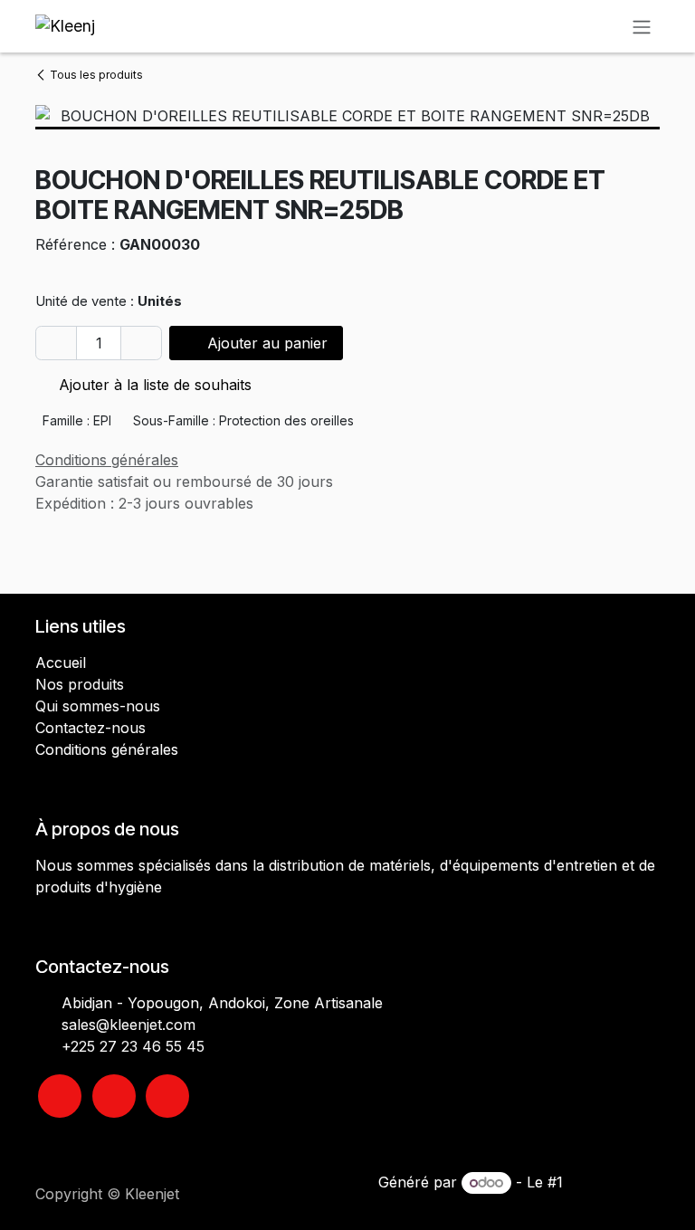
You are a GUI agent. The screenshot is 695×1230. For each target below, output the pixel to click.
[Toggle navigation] (642, 26)
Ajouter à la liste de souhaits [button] (153, 385)
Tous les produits (96, 74)
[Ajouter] (141, 343)
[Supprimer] (56, 343)
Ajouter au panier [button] (265, 343)
